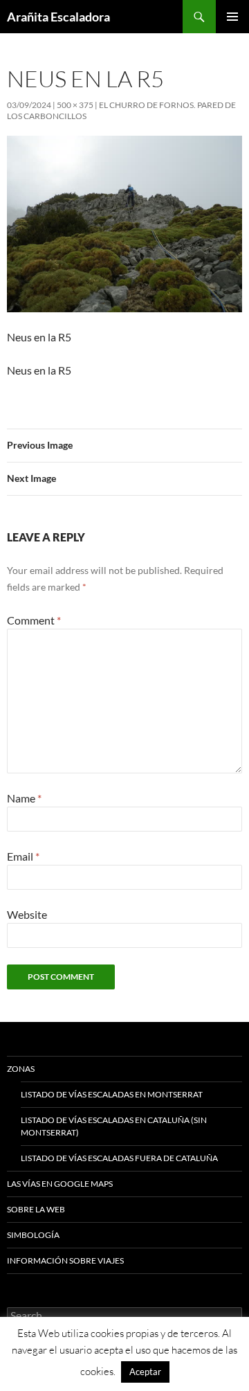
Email (23, 856)
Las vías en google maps (60, 1183)
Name (24, 798)
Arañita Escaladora (58, 16)
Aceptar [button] (145, 1371)
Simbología (33, 1235)
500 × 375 (75, 105)
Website (27, 914)
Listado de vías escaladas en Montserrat (112, 1094)
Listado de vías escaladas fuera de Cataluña (119, 1158)
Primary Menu (232, 16)
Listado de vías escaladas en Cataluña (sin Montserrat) (114, 1126)
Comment (34, 620)
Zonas (21, 1069)
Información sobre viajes (65, 1260)
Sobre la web (36, 1209)
